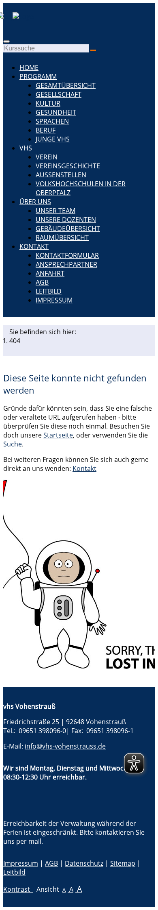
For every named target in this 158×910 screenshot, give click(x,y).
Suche (12, 444)
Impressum (54, 300)
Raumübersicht (62, 237)
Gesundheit (56, 112)
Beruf (46, 130)
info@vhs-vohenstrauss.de (65, 746)
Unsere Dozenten (66, 219)
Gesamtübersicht (66, 85)
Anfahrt (50, 273)
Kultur (48, 103)
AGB (42, 282)
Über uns (35, 201)
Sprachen (52, 121)
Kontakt (34, 246)
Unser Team (55, 210)
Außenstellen (61, 174)
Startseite (58, 435)
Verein (47, 156)
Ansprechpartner (66, 264)
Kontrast (18, 889)
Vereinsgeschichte (68, 165)
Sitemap (122, 863)
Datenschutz (84, 863)
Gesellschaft (58, 94)
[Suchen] (93, 50)
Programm (38, 76)
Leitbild (49, 291)
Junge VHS (53, 139)
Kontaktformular (67, 255)
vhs (25, 148)
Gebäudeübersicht (68, 228)
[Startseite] (18, 16)
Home (28, 67)
